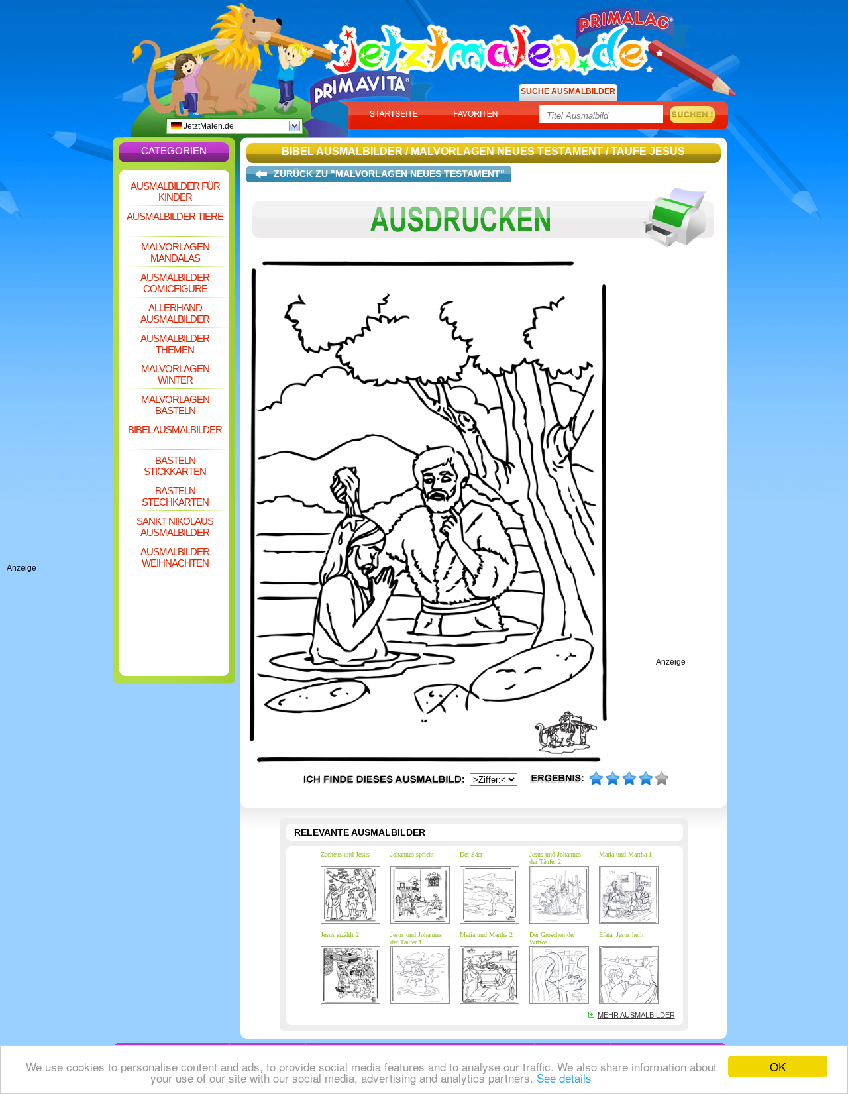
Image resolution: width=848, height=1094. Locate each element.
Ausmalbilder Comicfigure (174, 283)
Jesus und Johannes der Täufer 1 (416, 938)
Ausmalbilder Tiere (175, 216)
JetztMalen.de (208, 126)
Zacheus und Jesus (345, 854)
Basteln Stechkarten (175, 496)
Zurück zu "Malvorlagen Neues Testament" (389, 173)
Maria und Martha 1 (625, 854)
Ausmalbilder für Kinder (175, 191)
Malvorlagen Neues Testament (507, 151)
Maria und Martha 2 (486, 934)
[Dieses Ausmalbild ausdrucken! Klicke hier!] (484, 257)
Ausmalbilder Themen (174, 344)
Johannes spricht (412, 854)
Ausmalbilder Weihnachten (174, 557)
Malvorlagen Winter (175, 374)
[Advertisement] (60, 364)
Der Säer (471, 854)
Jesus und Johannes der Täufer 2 (555, 858)
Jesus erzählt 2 (340, 934)
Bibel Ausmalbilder (175, 429)
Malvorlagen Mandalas (175, 252)
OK (778, 1066)
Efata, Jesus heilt (621, 934)
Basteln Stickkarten (175, 466)
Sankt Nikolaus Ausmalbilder (174, 527)
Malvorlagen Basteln (175, 405)
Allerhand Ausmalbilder (174, 313)
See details (564, 1077)
